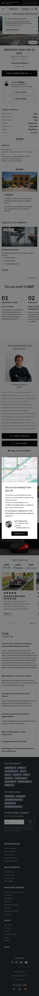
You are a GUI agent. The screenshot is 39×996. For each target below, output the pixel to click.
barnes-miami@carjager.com (22, 526)
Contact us (18, 533)
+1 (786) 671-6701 (22, 523)
